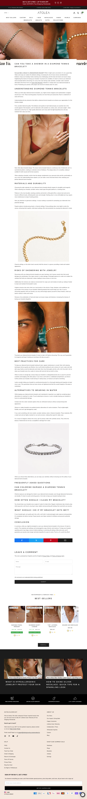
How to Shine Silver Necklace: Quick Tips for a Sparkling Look (63, 684)
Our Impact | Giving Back (53, 718)
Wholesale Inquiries (52, 730)
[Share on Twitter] (36, 540)
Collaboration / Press (52, 727)
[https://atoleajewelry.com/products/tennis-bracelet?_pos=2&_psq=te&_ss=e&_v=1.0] (43, 140)
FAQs (5, 745)
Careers (49, 732)
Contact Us (7, 748)
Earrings (77, 17)
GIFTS (47, 20)
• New (38, 17)
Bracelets (28, 20)
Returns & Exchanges (10, 756)
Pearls (67, 17)
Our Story (49, 715)
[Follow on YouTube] (13, 736)
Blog (48, 735)
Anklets (39, 20)
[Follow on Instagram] (5, 736)
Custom (23, 17)
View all (43, 644)
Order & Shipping (9, 754)
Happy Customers (51, 721)
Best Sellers (11, 17)
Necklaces (49, 17)
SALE (31, 17)
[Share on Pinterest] (51, 540)
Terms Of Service (8, 759)
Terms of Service (56, 556)
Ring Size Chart (8, 765)
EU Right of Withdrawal (10, 768)
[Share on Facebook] (22, 540)
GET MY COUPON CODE (43, 788)
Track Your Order (8, 751)
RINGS (59, 17)
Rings (48, 748)
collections (58, 20)
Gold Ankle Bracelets (37, 82)
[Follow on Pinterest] (9, 736)
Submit (43, 582)
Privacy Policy (46, 556)
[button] (82, 794)
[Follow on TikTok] (17, 736)
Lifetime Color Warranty (53, 724)
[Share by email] (65, 540)
